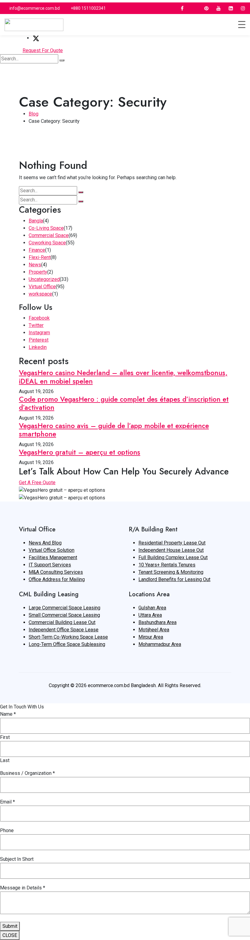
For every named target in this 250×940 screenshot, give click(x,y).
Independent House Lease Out (171, 550)
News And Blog (45, 543)
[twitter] (169, 8)
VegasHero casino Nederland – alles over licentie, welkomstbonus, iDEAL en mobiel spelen (123, 377)
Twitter (36, 325)
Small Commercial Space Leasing (64, 615)
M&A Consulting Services (56, 572)
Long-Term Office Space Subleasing (67, 644)
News (35, 265)
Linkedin (38, 347)
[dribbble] (194, 8)
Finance (37, 250)
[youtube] (218, 8)
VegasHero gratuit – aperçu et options (79, 452)
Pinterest (38, 340)
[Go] (61, 60)
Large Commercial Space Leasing (64, 608)
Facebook (39, 318)
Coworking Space (47, 243)
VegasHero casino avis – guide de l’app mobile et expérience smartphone (114, 430)
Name (8, 714)
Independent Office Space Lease (63, 630)
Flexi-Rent (40, 257)
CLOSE (9, 935)
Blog (33, 114)
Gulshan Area (152, 608)
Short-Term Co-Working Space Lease (68, 637)
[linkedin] (230, 8)
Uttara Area (150, 615)
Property (38, 272)
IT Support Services (50, 565)
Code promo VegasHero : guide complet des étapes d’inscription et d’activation (124, 403)
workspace (40, 294)
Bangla (36, 221)
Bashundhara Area (157, 622)
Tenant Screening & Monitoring (170, 572)
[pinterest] (206, 8)
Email (7, 802)
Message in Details (22, 888)
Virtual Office (42, 286)
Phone (7, 830)
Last (4, 760)
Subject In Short (17, 859)
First (5, 737)
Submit (9, 926)
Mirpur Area (150, 637)
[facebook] (182, 8)
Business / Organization (27, 773)
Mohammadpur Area (159, 644)
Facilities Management (53, 557)
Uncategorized (44, 279)
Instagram (39, 332)
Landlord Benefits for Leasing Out (174, 579)
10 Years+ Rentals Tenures (166, 565)
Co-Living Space (46, 228)
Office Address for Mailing (57, 579)
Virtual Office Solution (51, 550)
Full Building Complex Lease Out (173, 557)
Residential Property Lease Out (171, 543)
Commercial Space (49, 235)
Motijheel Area (153, 630)
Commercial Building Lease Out (62, 622)
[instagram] (243, 8)
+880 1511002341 (88, 8)
